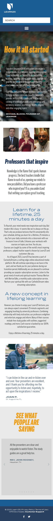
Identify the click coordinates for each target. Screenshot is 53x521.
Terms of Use (41, 510)
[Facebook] (24, 516)
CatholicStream (38, 281)
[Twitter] (29, 516)
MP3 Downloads (16, 512)
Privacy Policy (27, 510)
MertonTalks (13, 278)
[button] (26, 28)
